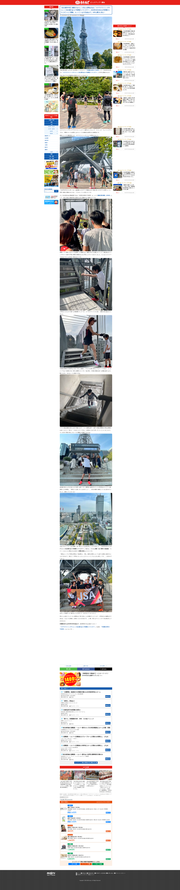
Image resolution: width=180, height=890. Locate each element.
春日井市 (46, 140)
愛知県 (82, 15)
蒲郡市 (46, 149)
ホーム (78, 873)
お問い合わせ (111, 873)
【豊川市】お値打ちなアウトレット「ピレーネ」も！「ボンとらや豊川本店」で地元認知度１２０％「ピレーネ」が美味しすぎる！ (129, 74)
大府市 (46, 144)
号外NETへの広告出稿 (101, 873)
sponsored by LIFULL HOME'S (103, 802)
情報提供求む (91, 873)
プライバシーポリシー (120, 873)
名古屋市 (63, 799)
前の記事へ (69, 666)
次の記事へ (103, 666)
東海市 (46, 142)
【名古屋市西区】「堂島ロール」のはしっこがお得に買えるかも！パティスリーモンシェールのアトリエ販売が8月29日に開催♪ (129, 46)
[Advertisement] (124, 15)
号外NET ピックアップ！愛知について (85, 874)
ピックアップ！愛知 (97, 2)
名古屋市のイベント (64, 797)
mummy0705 (69, 799)
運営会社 (84, 873)
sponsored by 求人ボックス (75, 688)
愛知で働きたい (65, 688)
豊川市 (46, 147)
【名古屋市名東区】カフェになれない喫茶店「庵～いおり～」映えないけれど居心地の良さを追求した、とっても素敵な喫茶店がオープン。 (51, 60)
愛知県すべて (47, 135)
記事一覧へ (86, 666)
